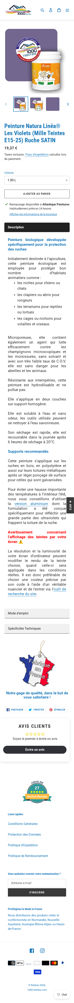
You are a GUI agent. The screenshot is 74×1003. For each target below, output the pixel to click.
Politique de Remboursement (28, 856)
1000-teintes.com (37, 989)
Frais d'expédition (37, 154)
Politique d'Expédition (23, 845)
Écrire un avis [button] (34, 750)
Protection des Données (24, 834)
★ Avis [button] (70, 505)
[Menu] (67, 10)
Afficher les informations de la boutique (33, 214)
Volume (9, 172)
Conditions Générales (22, 824)
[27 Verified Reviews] (37, 810)
